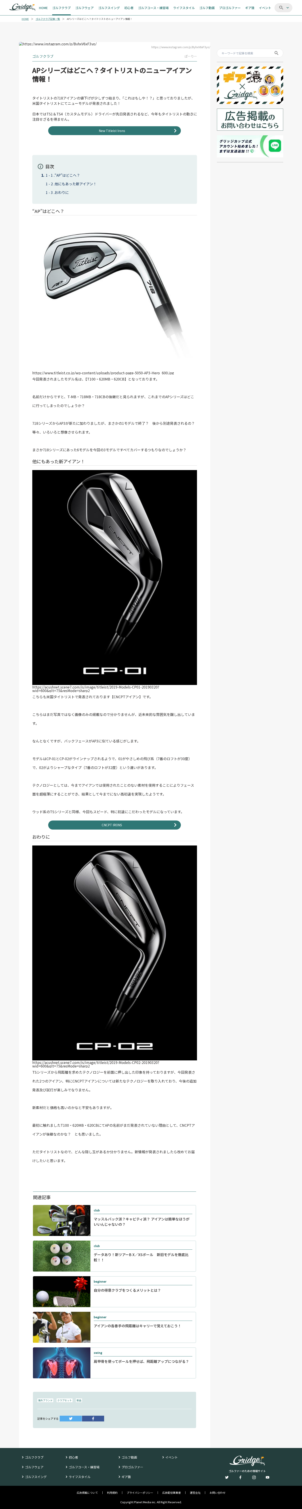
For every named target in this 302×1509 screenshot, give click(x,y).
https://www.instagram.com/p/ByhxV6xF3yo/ (180, 47)
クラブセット (64, 1400)
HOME (25, 19)
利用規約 (112, 1492)
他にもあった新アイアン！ (76, 183)
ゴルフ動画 (129, 1457)
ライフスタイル (79, 1476)
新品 (78, 1400)
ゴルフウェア (34, 1467)
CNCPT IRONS (112, 825)
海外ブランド (45, 1400)
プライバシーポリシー (140, 1492)
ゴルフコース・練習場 (84, 1467)
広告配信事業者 (171, 1492)
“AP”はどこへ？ (67, 175)
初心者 (73, 1457)
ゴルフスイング (36, 1476)
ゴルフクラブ (34, 1457)
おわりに (62, 192)
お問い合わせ (218, 1492)
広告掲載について (87, 1492)
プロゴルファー (132, 1467)
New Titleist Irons (112, 130)
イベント (171, 1457)
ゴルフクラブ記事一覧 (48, 19)
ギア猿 (126, 1476)
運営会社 (195, 1492)
